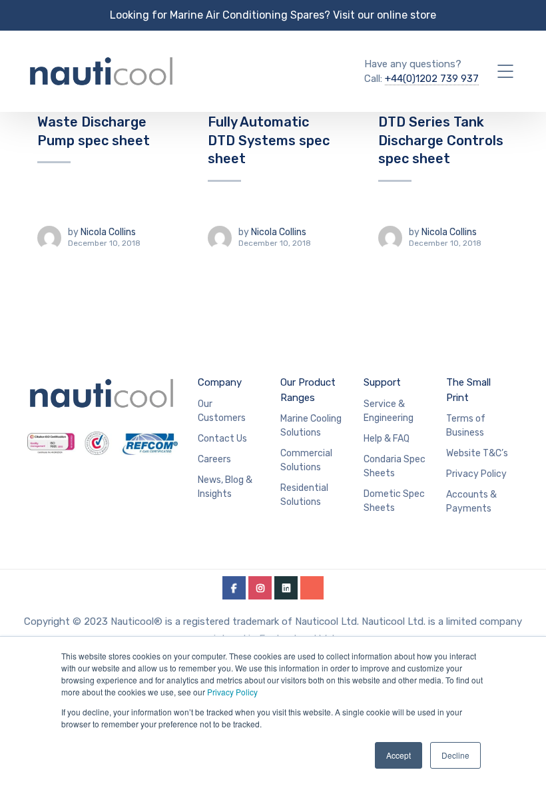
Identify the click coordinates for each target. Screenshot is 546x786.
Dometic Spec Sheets (394, 501)
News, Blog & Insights (225, 487)
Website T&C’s (477, 453)
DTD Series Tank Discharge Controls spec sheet (440, 140)
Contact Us (222, 438)
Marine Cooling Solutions (311, 425)
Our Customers (222, 411)
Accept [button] (398, 755)
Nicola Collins (108, 232)
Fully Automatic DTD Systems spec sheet (269, 140)
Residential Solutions (304, 495)
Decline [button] (455, 755)
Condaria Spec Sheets (394, 466)
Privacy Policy (232, 691)
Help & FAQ (387, 438)
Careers (214, 459)
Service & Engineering (388, 411)
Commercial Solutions (306, 460)
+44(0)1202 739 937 (432, 79)
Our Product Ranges (308, 390)
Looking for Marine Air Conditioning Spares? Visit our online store (273, 15)
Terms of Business (465, 425)
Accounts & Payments (471, 501)
